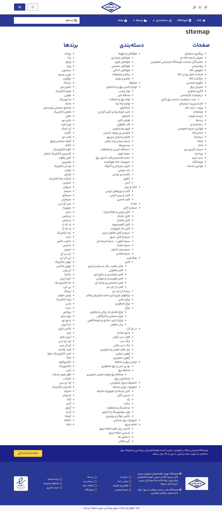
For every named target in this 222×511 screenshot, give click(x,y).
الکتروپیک (65, 366)
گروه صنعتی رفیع (60, 141)
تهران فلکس (63, 266)
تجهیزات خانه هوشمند (117, 162)
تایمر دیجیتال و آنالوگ (117, 166)
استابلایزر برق (122, 379)
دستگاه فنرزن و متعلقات (115, 149)
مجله (200, 141)
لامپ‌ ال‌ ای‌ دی (114, 287)
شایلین (67, 183)
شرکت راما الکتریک (60, 179)
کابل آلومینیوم (121, 224)
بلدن (68, 304)
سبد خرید (197, 158)
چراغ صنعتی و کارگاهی (110, 316)
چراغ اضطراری (122, 304)
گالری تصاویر (195, 91)
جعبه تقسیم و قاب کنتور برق (113, 158)
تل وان (67, 270)
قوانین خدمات (195, 166)
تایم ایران (65, 279)
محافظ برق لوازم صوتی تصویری (105, 374)
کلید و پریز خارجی (120, 195)
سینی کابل (123, 395)
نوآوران (67, 79)
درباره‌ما (198, 137)
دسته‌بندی (196, 124)
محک (68, 104)
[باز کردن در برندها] (134, 20)
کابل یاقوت (65, 158)
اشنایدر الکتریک (61, 387)
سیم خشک (123, 245)
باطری (126, 179)
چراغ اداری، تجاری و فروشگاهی (105, 320)
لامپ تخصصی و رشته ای (109, 283)
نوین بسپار (64, 74)
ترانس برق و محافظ (126, 362)
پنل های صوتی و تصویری (115, 349)
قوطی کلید (123, 120)
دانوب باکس (64, 241)
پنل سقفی (117, 324)
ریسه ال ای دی (121, 291)
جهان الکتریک (63, 262)
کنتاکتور (125, 108)
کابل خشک (123, 216)
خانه (200, 145)
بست (68, 308)
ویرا (69, 66)
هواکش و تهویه (127, 54)
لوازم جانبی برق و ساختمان (121, 87)
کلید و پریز (131, 187)
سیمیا (67, 191)
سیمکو (67, 195)
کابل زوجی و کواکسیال (117, 212)
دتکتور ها (124, 437)
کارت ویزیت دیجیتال (191, 104)
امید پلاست (64, 349)
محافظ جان (124, 95)
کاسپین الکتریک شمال (57, 154)
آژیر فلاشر (124, 441)
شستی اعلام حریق (119, 433)
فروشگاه (198, 162)
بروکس (67, 312)
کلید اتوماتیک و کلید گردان (114, 112)
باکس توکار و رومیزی (118, 416)
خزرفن (67, 249)
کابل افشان (123, 220)
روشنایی (132, 258)
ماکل (68, 116)
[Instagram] (205, 7)
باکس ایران (64, 329)
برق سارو (66, 316)
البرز (68, 370)
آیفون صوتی (123, 354)
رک (128, 399)
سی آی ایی (64, 204)
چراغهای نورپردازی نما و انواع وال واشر (108, 295)
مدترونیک (65, 99)
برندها (199, 120)
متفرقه (133, 83)
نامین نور (65, 87)
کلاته (68, 145)
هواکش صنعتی (121, 66)
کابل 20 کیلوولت (120, 229)
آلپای (68, 408)
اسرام (67, 391)
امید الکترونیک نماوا (59, 354)
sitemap (198, 112)
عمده (134, 204)
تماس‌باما (197, 133)
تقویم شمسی (194, 83)
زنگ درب (125, 341)
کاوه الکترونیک (62, 149)
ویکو (68, 62)
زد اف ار (66, 224)
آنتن (127, 183)
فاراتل (67, 174)
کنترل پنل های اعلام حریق (114, 429)
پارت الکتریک (63, 299)
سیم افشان (123, 254)
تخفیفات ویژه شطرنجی (123, 383)
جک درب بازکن (121, 345)
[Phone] (194, 7)
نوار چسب (124, 91)
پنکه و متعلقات (121, 74)
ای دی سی (65, 341)
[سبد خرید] (32, 7)
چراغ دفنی (124, 299)
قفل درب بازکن (121, 337)
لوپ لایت (66, 124)
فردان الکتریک (62, 166)
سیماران (66, 199)
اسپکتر (67, 395)
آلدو (68, 404)
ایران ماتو (65, 337)
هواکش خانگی (121, 70)
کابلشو (126, 116)
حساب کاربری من (193, 149)
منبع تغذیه (123, 333)
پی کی (67, 287)
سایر (68, 212)
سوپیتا (67, 208)
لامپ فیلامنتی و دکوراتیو (108, 274)
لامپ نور (66, 137)
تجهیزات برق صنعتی (125, 420)
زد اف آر (66, 229)
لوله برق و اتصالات (119, 99)
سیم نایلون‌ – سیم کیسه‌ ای (113, 241)
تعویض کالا (196, 70)
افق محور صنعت (61, 374)
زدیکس (66, 220)
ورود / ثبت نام (194, 108)
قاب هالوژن (123, 124)
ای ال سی (65, 345)
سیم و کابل (130, 208)
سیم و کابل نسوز (120, 237)
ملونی (67, 95)
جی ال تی (65, 258)
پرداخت (198, 154)
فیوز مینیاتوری (121, 129)
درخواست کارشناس (191, 95)
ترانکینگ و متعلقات (118, 408)
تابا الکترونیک (63, 283)
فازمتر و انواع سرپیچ (118, 137)
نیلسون (66, 70)
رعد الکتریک (64, 233)
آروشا (68, 416)
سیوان (67, 187)
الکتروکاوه (65, 362)
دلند (68, 237)
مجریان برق (196, 87)
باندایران (66, 324)
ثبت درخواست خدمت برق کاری (178, 99)
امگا (68, 358)
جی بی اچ (66, 254)
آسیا (68, 412)
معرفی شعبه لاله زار (191, 58)
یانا (69, 58)
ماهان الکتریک (62, 112)
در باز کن (132, 329)
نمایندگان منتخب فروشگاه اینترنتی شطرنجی (177, 62)
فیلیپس (66, 162)
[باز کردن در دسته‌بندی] (153, 20)
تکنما (68, 274)
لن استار (66, 129)
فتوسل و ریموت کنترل (116, 133)
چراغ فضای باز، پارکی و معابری (106, 312)
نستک (67, 83)
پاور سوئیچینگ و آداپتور (116, 412)
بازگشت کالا (196, 79)
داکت (127, 404)
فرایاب (67, 170)
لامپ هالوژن (116, 270)
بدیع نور (66, 320)
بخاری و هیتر (122, 79)
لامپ (127, 262)
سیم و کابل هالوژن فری (116, 233)
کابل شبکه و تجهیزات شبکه (113, 391)
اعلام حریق (131, 424)
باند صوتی (124, 170)
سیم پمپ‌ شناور (120, 249)
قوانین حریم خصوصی (190, 129)
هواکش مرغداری (120, 58)
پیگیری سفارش (194, 54)
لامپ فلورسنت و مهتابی (109, 279)
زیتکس (66, 216)
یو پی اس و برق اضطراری (115, 366)
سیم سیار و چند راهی (117, 141)
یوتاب (67, 54)
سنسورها (124, 145)
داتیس (67, 245)
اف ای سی (65, 383)
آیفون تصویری (121, 358)
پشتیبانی (197, 66)
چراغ (127, 308)
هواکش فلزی (122, 62)
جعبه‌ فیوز (124, 154)
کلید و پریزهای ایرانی (117, 191)
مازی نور (66, 120)
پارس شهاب (64, 295)
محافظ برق (124, 370)
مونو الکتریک (63, 91)
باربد (68, 333)
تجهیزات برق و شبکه (125, 387)
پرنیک (67, 291)
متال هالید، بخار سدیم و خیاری (105, 266)
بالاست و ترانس (121, 174)
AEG (68, 424)
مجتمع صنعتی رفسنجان (57, 108)
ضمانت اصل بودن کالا (190, 74)
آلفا (69, 399)
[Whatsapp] (200, 7)
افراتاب (67, 379)
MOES (67, 420)
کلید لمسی (123, 199)
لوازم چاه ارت (122, 104)
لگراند (67, 133)
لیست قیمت (196, 116)
